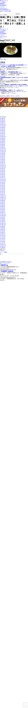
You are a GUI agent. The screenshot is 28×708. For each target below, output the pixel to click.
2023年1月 (2, 164)
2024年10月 (3, 136)
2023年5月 (2, 159)
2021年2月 (2, 193)
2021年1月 (2, 194)
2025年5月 (2, 132)
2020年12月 (3, 196)
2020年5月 (2, 206)
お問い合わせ (3, 8)
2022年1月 (2, 177)
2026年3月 (2, 123)
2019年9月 (2, 217)
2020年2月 (2, 211)
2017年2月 (2, 243)
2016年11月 (3, 244)
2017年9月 (2, 237)
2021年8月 (2, 183)
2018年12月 (3, 223)
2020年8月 (2, 202)
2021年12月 (3, 179)
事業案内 (2, 3)
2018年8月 (2, 227)
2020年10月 (3, 199)
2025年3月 (2, 133)
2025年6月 (2, 130)
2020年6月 (2, 205)
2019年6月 (2, 220)
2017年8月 (2, 238)
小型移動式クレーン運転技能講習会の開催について (10, 71)
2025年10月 (3, 126)
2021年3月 (2, 191)
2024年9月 (2, 138)
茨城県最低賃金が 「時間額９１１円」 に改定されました (12, 90)
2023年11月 (3, 150)
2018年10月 (3, 224)
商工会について (4, 0)
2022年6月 (2, 170)
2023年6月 (2, 158)
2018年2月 (2, 234)
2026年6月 (2, 120)
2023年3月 (2, 161)
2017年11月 (3, 235)
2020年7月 (2, 203)
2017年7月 (2, 240)
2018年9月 (2, 226)
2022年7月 (2, 168)
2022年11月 (3, 165)
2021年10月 (3, 180)
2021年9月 (2, 182)
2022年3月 (2, 174)
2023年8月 (2, 155)
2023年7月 (2, 156)
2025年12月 (3, 124)
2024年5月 (2, 142)
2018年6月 (2, 229)
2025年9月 (2, 127)
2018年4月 (2, 230)
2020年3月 (2, 209)
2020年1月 (2, 212)
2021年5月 (2, 188)
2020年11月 (3, 197)
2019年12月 (3, 214)
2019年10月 (3, 215)
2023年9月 (2, 153)
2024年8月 (2, 139)
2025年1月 (2, 135)
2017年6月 (2, 241)
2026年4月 (2, 121)
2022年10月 (3, 167)
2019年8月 (2, 218)
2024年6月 (2, 141)
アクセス (2, 6)
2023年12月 (3, 148)
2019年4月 (2, 221)
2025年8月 (2, 129)
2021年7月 (2, 185)
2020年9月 (2, 200)
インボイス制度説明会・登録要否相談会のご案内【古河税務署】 (13, 84)
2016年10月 (3, 246)
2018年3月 (2, 232)
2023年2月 (2, 162)
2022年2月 (2, 176)
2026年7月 (2, 118)
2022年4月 (2, 173)
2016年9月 (2, 247)
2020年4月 (2, 208)
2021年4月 (2, 189)
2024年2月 (2, 147)
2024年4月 (2, 144)
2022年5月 (2, 171)
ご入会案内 (3, 2)
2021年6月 (2, 186)
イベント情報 (3, 252)
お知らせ (2, 250)
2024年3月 (2, 145)
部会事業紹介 (3, 5)
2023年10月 (3, 151)
